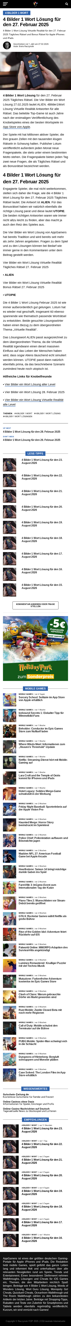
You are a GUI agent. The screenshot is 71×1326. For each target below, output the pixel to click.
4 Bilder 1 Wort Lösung (48, 414)
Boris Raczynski (26, 46)
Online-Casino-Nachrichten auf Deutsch (26, 1108)
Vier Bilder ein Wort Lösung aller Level (30, 384)
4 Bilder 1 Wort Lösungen (18, 417)
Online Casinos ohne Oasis (18, 1101)
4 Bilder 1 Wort (24, 414)
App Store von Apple (16, 127)
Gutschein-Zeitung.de (16, 1094)
